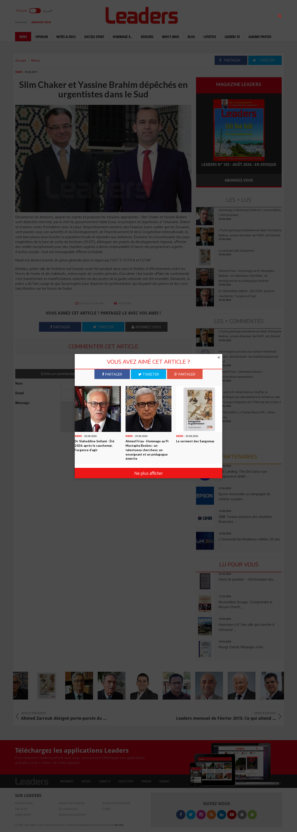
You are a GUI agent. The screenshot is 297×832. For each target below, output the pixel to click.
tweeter (150, 374)
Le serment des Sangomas (195, 441)
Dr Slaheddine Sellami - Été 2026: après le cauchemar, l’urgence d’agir (94, 445)
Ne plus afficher (148, 472)
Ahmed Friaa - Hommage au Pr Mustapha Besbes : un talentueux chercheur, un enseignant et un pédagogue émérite (147, 449)
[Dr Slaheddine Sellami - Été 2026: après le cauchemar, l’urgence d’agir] (98, 408)
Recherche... (207, 14)
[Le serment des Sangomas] (199, 408)
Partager (113, 374)
